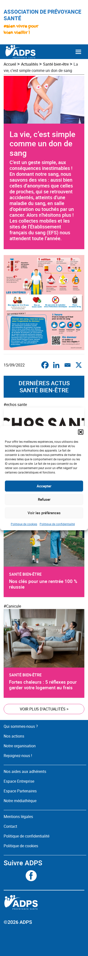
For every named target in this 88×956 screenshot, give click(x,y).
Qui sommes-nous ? (21, 726)
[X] (79, 365)
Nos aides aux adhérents (25, 771)
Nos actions (14, 736)
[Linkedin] (56, 365)
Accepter (44, 485)
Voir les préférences (44, 512)
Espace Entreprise (19, 781)
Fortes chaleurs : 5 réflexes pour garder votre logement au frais (43, 685)
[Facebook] (45, 365)
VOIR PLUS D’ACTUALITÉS (44, 709)
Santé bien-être (56, 64)
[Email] (67, 365)
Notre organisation (20, 746)
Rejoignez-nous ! (18, 755)
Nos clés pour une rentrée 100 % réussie (43, 584)
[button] (80, 432)
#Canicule (12, 606)
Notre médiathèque (20, 800)
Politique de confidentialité (57, 524)
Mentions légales (18, 816)
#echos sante (15, 404)
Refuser (44, 499)
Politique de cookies (24, 524)
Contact (10, 826)
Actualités (29, 64)
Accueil (10, 64)
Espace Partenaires (20, 791)
